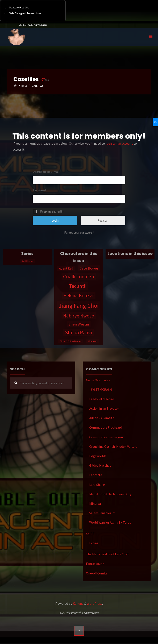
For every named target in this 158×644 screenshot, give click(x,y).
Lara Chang (97, 484)
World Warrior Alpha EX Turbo (110, 522)
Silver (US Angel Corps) (70, 341)
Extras (93, 543)
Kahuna (78, 603)
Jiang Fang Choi (79, 305)
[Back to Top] (79, 631)
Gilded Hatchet (100, 465)
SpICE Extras (27, 261)
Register (103, 220)
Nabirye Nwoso (78, 316)
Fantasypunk (95, 563)
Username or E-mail (46, 172)
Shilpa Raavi (78, 332)
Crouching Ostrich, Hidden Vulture (113, 446)
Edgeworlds (97, 456)
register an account (119, 143)
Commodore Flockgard (105, 427)
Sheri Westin (79, 324)
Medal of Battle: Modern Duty (110, 494)
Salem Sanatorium (102, 513)
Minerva (95, 503)
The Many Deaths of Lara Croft (107, 554)
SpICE (90, 534)
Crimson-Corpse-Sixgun (106, 437)
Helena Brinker (78, 295)
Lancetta (95, 475)
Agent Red (66, 268)
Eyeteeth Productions (16, 37)
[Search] (16, 383)
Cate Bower (88, 268)
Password (39, 190)
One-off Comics (97, 573)
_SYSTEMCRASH (100, 389)
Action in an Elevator (104, 408)
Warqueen (92, 341)
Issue (24, 85)
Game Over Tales (98, 380)
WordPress (94, 603)
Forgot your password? (79, 233)
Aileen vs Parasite (101, 418)
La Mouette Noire (101, 399)
